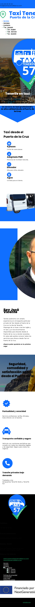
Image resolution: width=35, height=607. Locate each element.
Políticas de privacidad (10, 575)
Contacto (6, 25)
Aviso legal (6, 578)
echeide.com (27, 602)
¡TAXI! (2, 386)
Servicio (6, 21)
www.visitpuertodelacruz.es (12, 560)
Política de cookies (9, 580)
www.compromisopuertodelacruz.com (16, 558)
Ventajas (6, 23)
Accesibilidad (7, 576)
